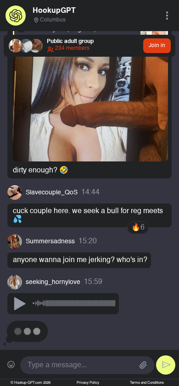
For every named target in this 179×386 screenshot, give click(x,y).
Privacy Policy (88, 383)
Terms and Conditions (147, 383)
